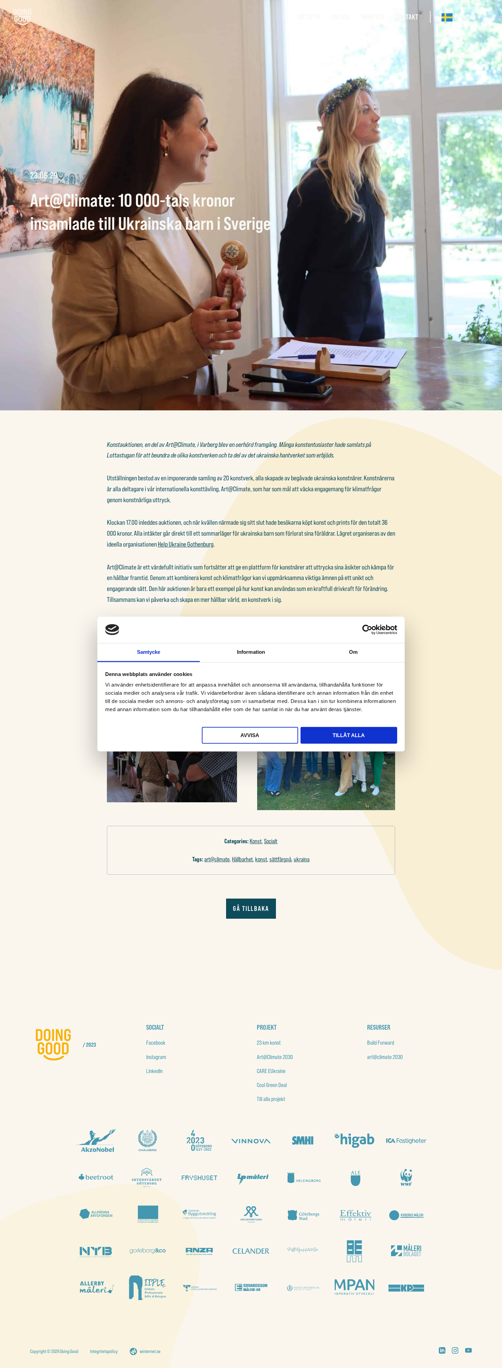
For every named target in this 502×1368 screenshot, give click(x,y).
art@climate (216, 859)
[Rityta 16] (251, 1177)
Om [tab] (353, 652)
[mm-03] (354, 1251)
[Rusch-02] (302, 1251)
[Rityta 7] (302, 1214)
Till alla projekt (271, 1099)
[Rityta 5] (406, 1214)
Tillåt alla (349, 735)
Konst (256, 841)
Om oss (340, 17)
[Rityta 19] (95, 1177)
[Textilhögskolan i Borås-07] (302, 1287)
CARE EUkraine (271, 1071)
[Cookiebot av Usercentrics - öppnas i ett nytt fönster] (367, 629)
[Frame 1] (95, 1214)
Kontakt (406, 17)
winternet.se (150, 1351)
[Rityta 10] (147, 1214)
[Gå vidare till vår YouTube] (468, 1351)
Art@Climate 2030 (275, 1057)
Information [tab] (251, 652)
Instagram (156, 1057)
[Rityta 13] (406, 1177)
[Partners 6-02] (199, 1251)
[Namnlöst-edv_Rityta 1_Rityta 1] (251, 1287)
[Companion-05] (354, 1287)
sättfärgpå (280, 859)
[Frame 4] (147, 1140)
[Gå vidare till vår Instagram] (455, 1351)
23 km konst (269, 1042)
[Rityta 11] (147, 1251)
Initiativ (308, 17)
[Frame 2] (199, 1140)
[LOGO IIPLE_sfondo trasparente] (147, 1287)
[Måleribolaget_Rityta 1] (406, 1251)
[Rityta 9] (199, 1214)
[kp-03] (406, 1287)
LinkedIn (154, 1071)
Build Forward (380, 1042)
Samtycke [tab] (149, 652)
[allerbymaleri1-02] (95, 1287)
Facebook (155, 1042)
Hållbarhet (242, 859)
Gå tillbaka (251, 908)
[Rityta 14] (354, 1177)
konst (261, 859)
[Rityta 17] (199, 1177)
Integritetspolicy (104, 1351)
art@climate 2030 (385, 1057)
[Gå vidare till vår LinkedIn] (442, 1351)
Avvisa (249, 735)
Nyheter (372, 17)
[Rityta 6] (354, 1214)
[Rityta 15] (302, 1177)
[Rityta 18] (147, 1177)
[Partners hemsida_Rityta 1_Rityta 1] (251, 1251)
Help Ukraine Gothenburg (185, 544)
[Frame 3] (302, 1140)
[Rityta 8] (251, 1214)
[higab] (354, 1140)
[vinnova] (251, 1140)
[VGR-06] (199, 1287)
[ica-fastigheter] (406, 1140)
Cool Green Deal (272, 1085)
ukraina (301, 859)
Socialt (270, 841)
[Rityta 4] (95, 1251)
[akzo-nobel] (95, 1140)
